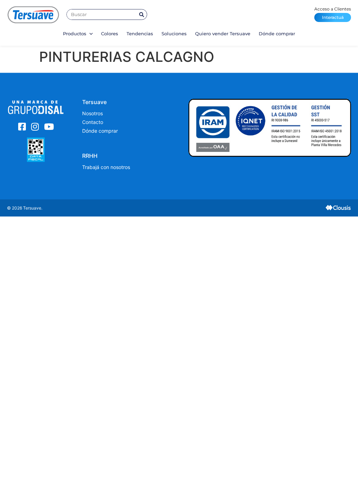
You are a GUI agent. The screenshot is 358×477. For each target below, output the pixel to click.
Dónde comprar (277, 33)
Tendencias (140, 33)
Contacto (92, 122)
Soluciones (174, 33)
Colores (109, 33)
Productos (75, 33)
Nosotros (92, 113)
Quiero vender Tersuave (222, 33)
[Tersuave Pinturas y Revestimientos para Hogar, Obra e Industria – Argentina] (33, 14)
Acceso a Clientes (332, 13)
